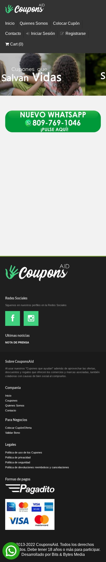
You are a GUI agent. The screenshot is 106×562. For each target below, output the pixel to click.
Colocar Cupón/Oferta (18, 427)
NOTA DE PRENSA (17, 342)
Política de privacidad (18, 457)
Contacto (13, 34)
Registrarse (76, 34)
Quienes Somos (34, 23)
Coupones (11, 400)
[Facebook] (12, 318)
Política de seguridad (17, 462)
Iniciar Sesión (43, 34)
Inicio (10, 23)
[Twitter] (31, 318)
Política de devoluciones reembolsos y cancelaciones (37, 467)
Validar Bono (12, 432)
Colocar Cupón (66, 23)
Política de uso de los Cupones (23, 452)
